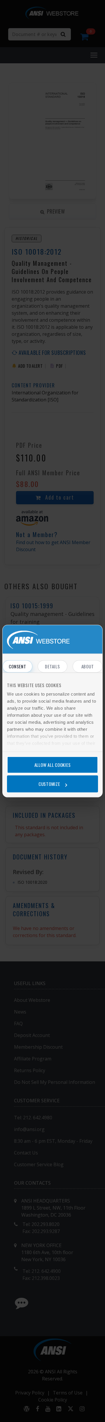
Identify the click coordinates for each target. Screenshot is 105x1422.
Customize (49, 784)
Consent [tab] (17, 666)
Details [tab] (52, 666)
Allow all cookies (52, 765)
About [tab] (87, 666)
